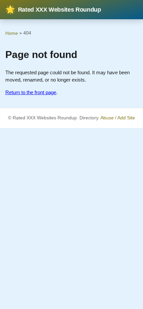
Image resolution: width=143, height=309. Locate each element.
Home (11, 33)
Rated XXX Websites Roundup (53, 9)
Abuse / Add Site (117, 117)
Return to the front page (30, 92)
